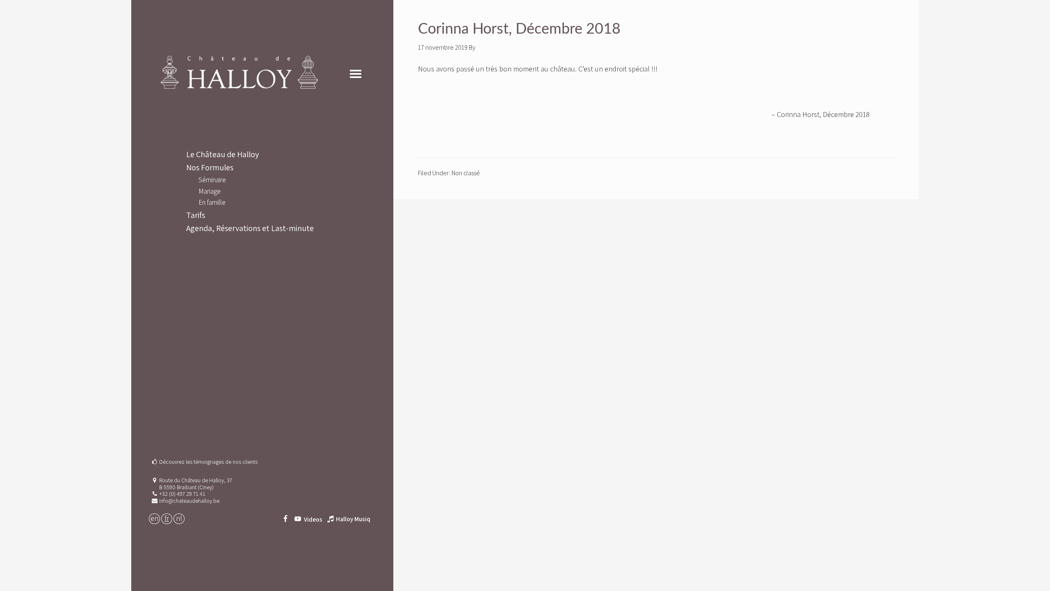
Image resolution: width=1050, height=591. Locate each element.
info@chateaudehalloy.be (189, 500)
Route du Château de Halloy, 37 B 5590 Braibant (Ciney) (195, 483)
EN (154, 518)
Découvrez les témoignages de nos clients (208, 461)
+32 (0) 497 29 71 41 (182, 493)
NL (179, 518)
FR (166, 518)
